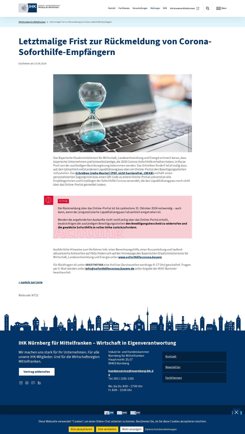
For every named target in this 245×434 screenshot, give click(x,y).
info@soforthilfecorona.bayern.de (109, 269)
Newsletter (172, 367)
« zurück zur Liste (30, 282)
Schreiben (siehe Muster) (114, 173)
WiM (165, 8)
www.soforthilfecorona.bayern (140, 257)
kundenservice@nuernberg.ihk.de (130, 373)
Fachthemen (124, 8)
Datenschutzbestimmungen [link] (161, 429)
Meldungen (155, 8)
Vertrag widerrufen (37, 372)
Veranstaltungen (140, 8)
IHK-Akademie (182, 8)
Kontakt (111, 8)
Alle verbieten (107, 429)
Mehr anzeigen (131, 429)
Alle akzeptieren (81, 429)
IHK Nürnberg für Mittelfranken (32, 22)
